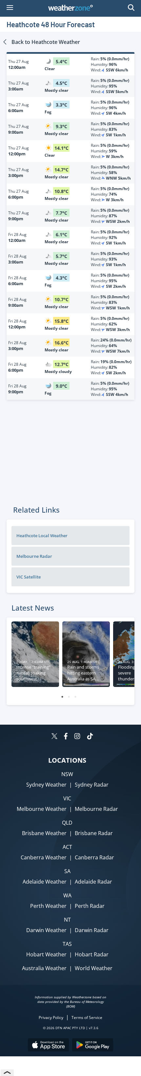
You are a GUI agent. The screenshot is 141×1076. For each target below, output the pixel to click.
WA (67, 895)
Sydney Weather (46, 784)
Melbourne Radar (96, 808)
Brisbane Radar (94, 833)
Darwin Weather (46, 930)
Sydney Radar (92, 784)
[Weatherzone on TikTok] (90, 737)
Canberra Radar (94, 857)
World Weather (93, 968)
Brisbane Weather (44, 833)
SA (67, 871)
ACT (67, 847)
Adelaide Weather (45, 881)
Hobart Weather (46, 954)
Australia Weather (44, 968)
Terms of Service (86, 1017)
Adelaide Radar (93, 881)
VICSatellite (28, 577)
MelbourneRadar (34, 556)
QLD (67, 822)
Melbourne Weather (42, 808)
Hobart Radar (92, 954)
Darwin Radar (92, 930)
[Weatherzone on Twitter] (54, 737)
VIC (67, 798)
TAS (67, 944)
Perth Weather (48, 906)
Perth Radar (90, 906)
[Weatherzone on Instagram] (77, 737)
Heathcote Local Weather (42, 535)
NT (67, 919)
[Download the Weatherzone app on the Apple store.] (48, 1045)
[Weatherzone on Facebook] (66, 737)
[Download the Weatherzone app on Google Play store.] (92, 1045)
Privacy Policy (51, 1017)
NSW (67, 774)
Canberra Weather (44, 857)
